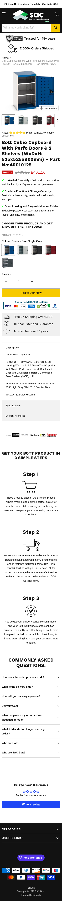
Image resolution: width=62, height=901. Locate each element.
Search (31, 887)
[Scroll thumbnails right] (57, 120)
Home (5, 57)
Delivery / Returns (15, 415)
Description (12, 347)
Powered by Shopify (31, 895)
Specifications (13, 405)
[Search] (55, 28)
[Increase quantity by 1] (32, 281)
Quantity (6, 274)
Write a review (31, 804)
